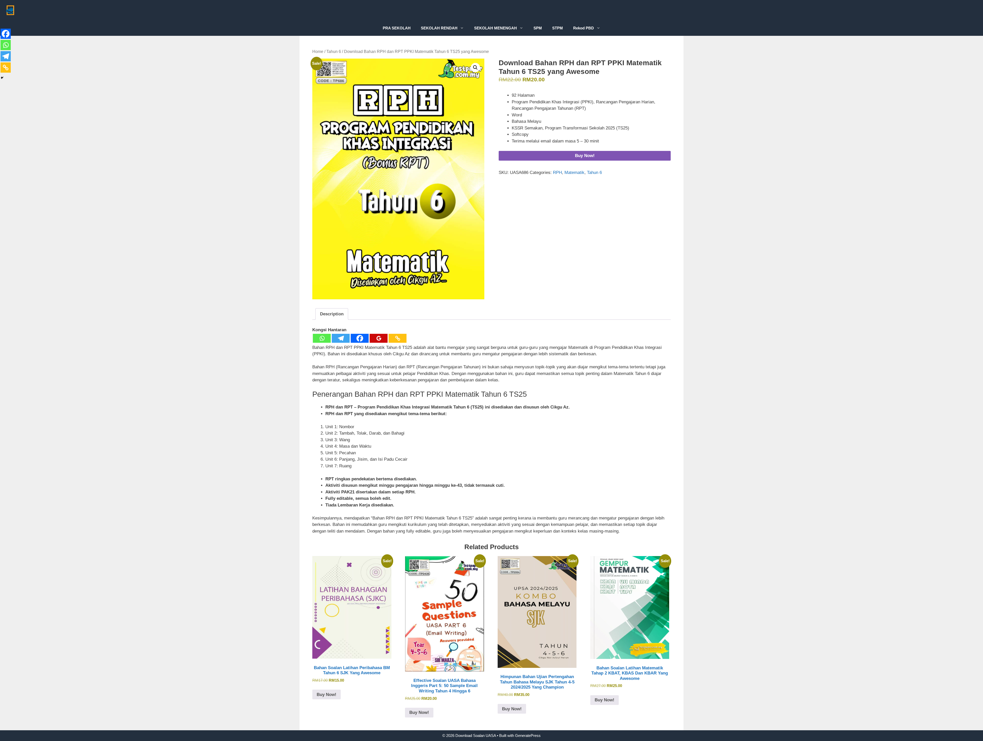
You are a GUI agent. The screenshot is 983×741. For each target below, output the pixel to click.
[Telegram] (341, 338)
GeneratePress (528, 735)
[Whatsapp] (322, 338)
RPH (557, 172)
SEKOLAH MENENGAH (495, 28)
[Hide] (2, 78)
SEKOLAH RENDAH (439, 28)
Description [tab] (332, 314)
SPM (537, 28)
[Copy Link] (398, 338)
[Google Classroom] (379, 338)
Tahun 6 (333, 51)
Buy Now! (585, 155)
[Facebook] (360, 338)
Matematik (574, 172)
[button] (475, 67)
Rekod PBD (583, 28)
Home (317, 51)
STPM (557, 28)
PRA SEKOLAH (397, 28)
